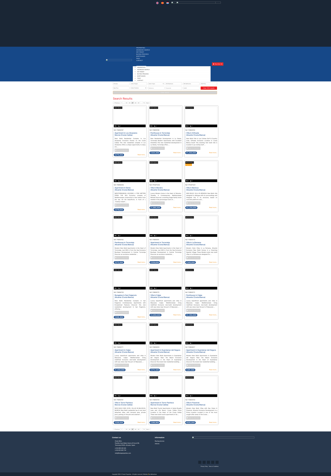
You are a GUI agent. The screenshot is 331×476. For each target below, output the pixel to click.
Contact (139, 60)
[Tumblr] (217, 462)
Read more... (142, 155)
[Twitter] (204, 462)
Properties (140, 48)
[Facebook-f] (199, 462)
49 (138, 103)
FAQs (138, 58)
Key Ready (140, 52)
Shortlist (218, 64)
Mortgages (140, 56)
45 (126, 103)
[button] (172, 63)
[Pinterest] (212, 462)
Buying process (142, 54)
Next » (148, 103)
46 (129, 103)
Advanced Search (143, 50)
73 (144, 103)
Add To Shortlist (122, 150)
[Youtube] (208, 462)
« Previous (117, 103)
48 (135, 103)
